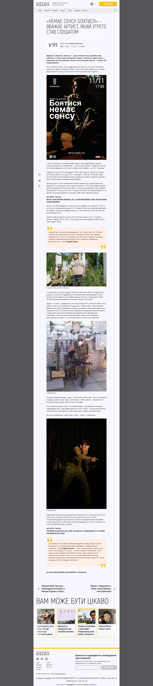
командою (70, 684)
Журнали (77, 10)
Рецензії (47, 10)
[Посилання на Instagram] (37, 659)
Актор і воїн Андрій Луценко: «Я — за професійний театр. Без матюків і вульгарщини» (76, 200)
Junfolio (86, 684)
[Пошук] (115, 10)
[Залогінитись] (91, 4)
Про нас (85, 10)
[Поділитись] (39, 180)
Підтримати (108, 4)
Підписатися (109, 667)
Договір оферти (60, 674)
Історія (62, 10)
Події (40, 10)
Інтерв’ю (55, 10)
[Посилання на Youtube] (42, 659)
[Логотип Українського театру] (42, 4)
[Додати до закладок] (39, 186)
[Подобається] (39, 174)
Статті (70, 10)
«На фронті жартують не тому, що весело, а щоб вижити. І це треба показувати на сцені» (75, 532)
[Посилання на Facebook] (46, 659)
